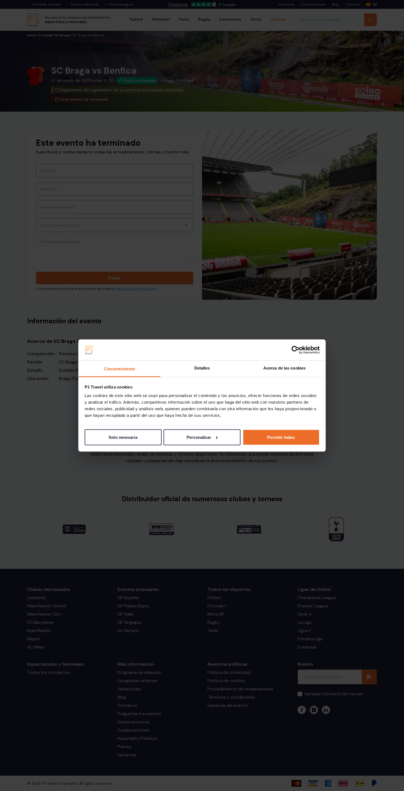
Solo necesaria (123, 437)
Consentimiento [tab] (119, 368)
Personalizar (199, 437)
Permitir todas (281, 437)
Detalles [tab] (202, 368)
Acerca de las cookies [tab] (284, 368)
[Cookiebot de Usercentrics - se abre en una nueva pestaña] (296, 350)
